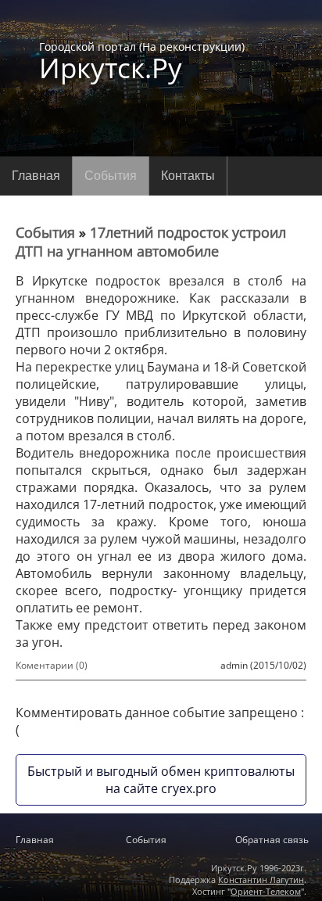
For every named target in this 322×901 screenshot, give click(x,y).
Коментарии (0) (52, 665)
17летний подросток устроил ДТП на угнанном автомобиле (151, 241)
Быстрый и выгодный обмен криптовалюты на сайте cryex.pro (161, 780)
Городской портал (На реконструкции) (142, 60)
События (110, 175)
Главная (36, 175)
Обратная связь (272, 839)
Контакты (188, 175)
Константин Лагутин (261, 879)
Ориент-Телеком (266, 891)
